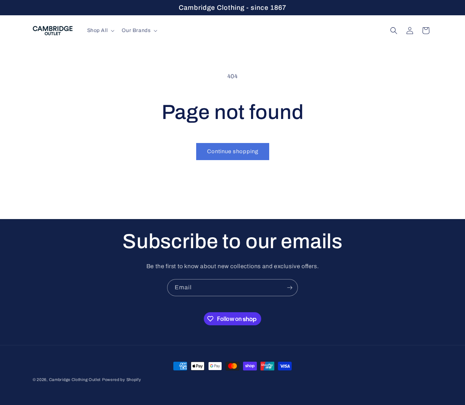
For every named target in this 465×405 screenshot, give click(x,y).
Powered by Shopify (121, 379)
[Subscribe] (290, 287)
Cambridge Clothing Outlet (75, 379)
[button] (100, 30)
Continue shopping (232, 151)
